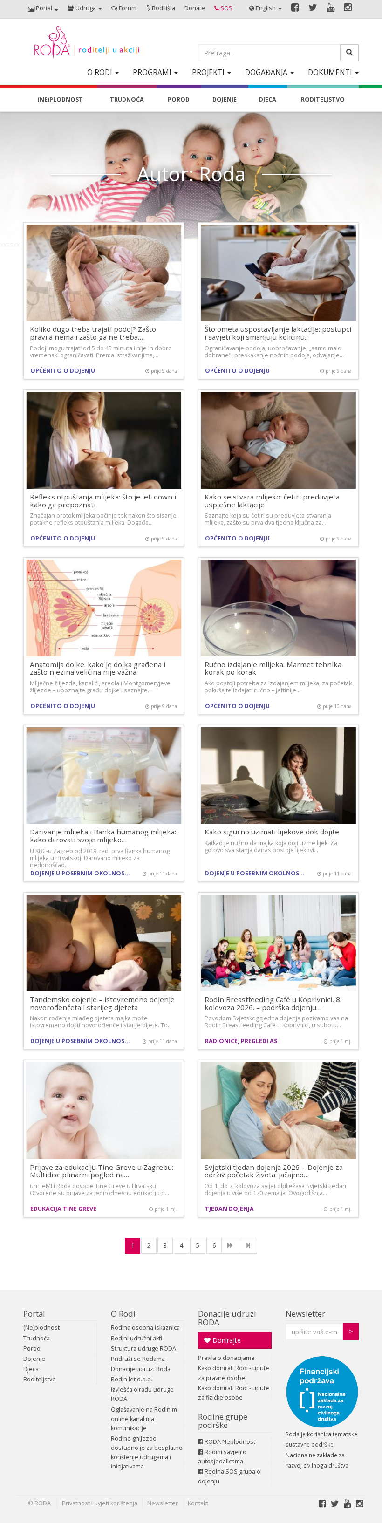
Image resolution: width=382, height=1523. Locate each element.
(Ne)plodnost (41, 1328)
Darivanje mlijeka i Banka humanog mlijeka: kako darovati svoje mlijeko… (103, 835)
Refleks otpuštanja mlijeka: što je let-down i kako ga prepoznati (103, 500)
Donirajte (226, 1340)
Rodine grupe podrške (222, 1420)
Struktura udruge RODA (143, 1348)
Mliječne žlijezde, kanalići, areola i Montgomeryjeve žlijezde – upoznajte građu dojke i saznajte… (100, 686)
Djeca (31, 1369)
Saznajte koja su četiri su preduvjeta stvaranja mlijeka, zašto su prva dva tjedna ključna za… (268, 519)
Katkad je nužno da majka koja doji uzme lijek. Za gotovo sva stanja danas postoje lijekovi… (271, 846)
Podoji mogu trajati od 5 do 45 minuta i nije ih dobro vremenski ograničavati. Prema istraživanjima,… (101, 351)
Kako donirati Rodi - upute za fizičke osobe (233, 1392)
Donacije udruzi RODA (227, 1317)
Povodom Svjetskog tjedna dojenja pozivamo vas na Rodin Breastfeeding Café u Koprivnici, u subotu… (276, 1021)
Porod (32, 1348)
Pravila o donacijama (226, 1358)
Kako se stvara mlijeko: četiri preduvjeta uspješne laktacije (272, 500)
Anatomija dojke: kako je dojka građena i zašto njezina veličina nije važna (97, 668)
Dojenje (34, 1359)
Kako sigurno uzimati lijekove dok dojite (272, 831)
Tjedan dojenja (229, 1209)
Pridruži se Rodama (138, 1359)
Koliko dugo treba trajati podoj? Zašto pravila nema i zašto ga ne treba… (93, 332)
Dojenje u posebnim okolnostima (82, 873)
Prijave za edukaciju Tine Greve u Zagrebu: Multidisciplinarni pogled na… (101, 1171)
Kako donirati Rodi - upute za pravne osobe (233, 1372)
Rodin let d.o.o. (131, 1379)
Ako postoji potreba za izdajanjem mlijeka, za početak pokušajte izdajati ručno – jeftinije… (278, 686)
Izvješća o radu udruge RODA (142, 1394)
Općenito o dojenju (62, 371)
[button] (43, 9)
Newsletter (305, 1313)
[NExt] (230, 1246)
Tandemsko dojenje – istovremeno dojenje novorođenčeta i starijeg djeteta (102, 1003)
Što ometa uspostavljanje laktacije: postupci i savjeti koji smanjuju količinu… (278, 332)
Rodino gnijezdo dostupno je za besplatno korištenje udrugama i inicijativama (147, 1452)
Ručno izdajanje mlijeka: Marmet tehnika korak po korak (273, 668)
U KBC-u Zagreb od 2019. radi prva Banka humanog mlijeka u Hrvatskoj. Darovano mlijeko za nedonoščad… (100, 858)
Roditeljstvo (39, 1379)
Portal (34, 1313)
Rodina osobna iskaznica (145, 1328)
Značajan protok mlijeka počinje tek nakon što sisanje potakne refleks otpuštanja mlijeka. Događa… (103, 519)
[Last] (248, 1246)
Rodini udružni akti (136, 1338)
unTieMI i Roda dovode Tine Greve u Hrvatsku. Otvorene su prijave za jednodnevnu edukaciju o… (99, 1189)
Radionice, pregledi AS (241, 1041)
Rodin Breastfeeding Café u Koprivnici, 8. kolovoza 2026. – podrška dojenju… (273, 1003)
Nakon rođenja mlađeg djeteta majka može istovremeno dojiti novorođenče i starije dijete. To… (101, 1021)
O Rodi (123, 1313)
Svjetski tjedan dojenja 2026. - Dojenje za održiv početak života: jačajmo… (274, 1171)
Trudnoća (36, 1338)
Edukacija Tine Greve (63, 1209)
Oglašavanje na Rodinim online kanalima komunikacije (144, 1419)
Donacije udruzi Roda (141, 1369)
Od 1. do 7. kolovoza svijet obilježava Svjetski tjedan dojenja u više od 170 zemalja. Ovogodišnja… (275, 1189)
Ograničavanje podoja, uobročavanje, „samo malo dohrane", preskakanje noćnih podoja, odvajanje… (274, 351)
